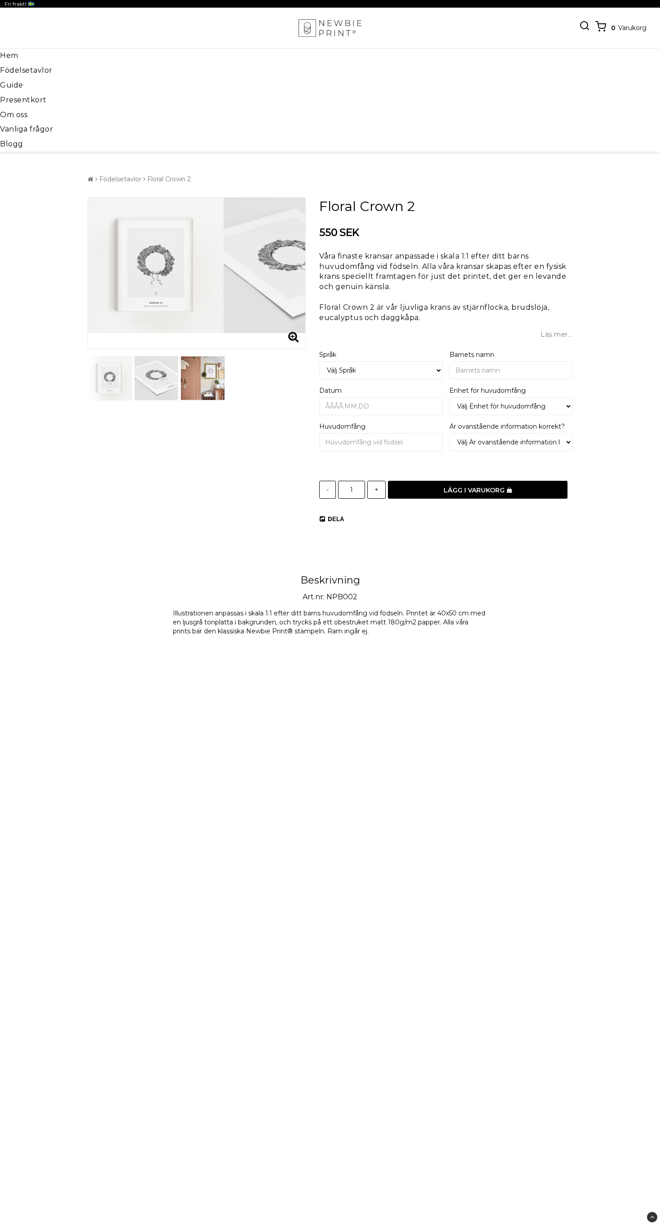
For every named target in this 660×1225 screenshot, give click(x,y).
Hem (9, 55)
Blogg (11, 144)
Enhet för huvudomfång (487, 390)
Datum (330, 390)
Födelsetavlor (26, 70)
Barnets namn (471, 355)
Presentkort (23, 100)
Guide (11, 85)
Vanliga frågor (26, 129)
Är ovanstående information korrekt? (507, 426)
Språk (327, 355)
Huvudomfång (342, 426)
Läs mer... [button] (556, 334)
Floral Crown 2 (169, 179)
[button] (620, 28)
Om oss (13, 114)
